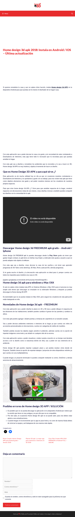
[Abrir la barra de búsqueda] (72, 13)
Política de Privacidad (27, 514)
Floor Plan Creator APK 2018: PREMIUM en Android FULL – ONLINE (58, 440)
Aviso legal (47, 514)
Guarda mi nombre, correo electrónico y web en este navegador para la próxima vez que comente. (35, 498)
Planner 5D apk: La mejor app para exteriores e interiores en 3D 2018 (35, 440)
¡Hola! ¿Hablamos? (57, 514)
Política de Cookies (39, 514)
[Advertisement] (37, 33)
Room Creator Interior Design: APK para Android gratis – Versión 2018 (12, 440)
